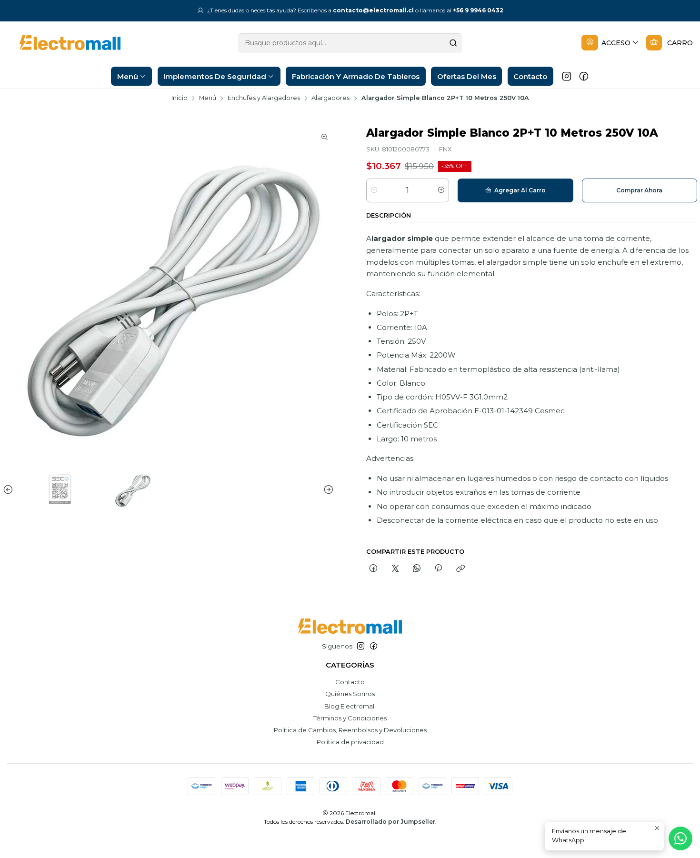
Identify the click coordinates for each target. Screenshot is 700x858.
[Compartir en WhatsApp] (416, 568)
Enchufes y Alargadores (264, 98)
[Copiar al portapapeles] (460, 568)
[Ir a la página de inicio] (62, 42)
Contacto (350, 682)
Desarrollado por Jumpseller (390, 821)
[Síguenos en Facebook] (584, 76)
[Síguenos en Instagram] (566, 76)
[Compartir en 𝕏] (395, 568)
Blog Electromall (350, 706)
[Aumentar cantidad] (441, 190)
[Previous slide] (10, 489)
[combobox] (350, 42)
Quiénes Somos (350, 694)
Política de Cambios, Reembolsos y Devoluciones (350, 730)
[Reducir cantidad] (374, 190)
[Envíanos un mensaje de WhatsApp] (680, 838)
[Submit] (453, 42)
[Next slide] (327, 489)
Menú (207, 98)
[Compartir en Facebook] (373, 568)
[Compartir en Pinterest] (438, 568)
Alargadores (330, 98)
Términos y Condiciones (350, 718)
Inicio (179, 98)
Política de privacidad (350, 742)
